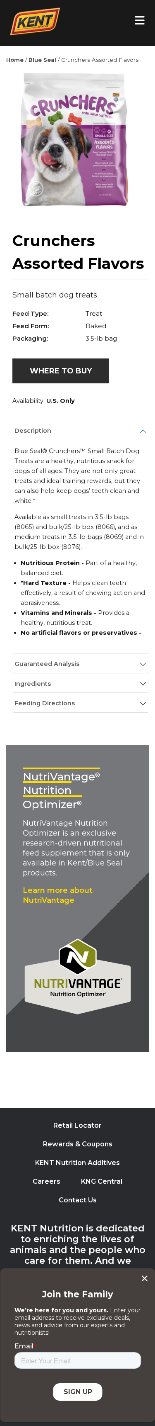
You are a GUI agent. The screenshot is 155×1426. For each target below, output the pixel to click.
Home (15, 59)
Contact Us (78, 1200)
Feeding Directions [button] (44, 703)
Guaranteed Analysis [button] (46, 664)
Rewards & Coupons (77, 1144)
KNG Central (101, 1181)
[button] (60, 370)
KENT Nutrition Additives (77, 1163)
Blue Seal (42, 59)
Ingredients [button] (32, 683)
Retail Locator (77, 1125)
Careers (46, 1181)
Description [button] (32, 430)
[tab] (80, 431)
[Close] (144, 1278)
